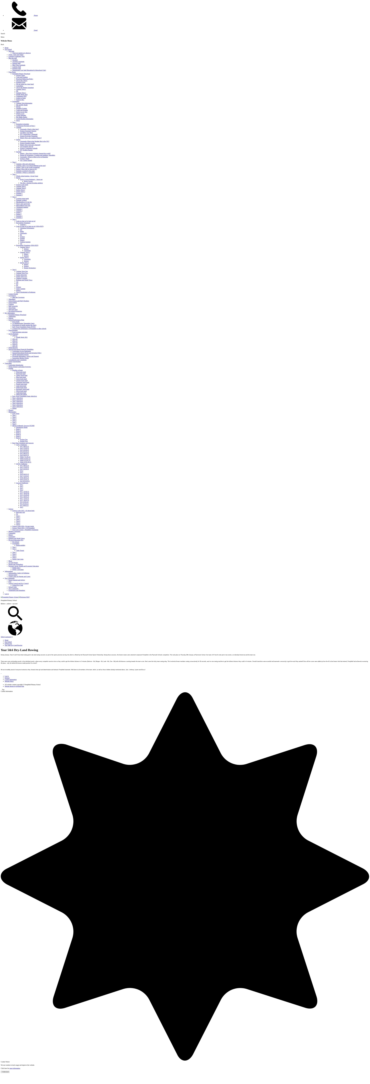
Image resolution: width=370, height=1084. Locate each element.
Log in (7, 594)
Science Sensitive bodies (27, 143)
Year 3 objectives (17, 401)
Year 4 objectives (17, 403)
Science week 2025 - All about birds (23, 510)
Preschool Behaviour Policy (24, 79)
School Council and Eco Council (18, 583)
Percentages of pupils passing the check (24, 325)
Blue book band (21, 377)
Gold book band (21, 393)
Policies (10, 318)
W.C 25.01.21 (24, 502)
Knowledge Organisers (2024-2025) (27, 245)
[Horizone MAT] (24, 597)
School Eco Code (17, 585)
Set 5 (21, 472)
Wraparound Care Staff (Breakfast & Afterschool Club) (29, 70)
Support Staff (16, 63)
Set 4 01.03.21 (24, 452)
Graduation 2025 (21, 96)
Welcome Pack (13, 309)
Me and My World (21, 105)
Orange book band (22, 380)
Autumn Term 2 (21, 188)
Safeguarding (9, 571)
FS (17, 514)
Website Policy (9, 681)
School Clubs (12, 587)
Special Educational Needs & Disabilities (20, 349)
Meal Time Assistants (18, 65)
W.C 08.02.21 (24, 505)
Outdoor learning (25, 242)
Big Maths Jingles (21, 117)
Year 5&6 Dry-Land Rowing (13, 645)
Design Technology (30, 268)
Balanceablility (20, 545)
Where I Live (20, 113)
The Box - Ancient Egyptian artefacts (31, 183)
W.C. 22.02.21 (24, 491)
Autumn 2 (19, 211)
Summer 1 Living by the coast (25, 171)
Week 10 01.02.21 (25, 462)
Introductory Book (21, 427)
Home (6, 48)
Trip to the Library (21, 80)
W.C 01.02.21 (24, 504)
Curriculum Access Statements (21, 351)
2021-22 (14, 339)
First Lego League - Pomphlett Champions (25, 530)
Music (10, 561)
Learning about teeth (22, 198)
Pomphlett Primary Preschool (21, 74)
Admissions (12, 316)
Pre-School (15, 542)
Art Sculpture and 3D (26, 146)
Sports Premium (13, 334)
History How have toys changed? (30, 145)
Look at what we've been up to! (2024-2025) (29, 226)
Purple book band (21, 384)
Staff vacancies (13, 306)
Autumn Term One (22, 271)
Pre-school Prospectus (15, 311)
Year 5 (14, 219)
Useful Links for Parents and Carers (19, 576)
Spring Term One (21, 275)
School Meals (12, 302)
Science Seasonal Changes (28, 131)
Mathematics (12, 412)
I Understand (5, 1072)
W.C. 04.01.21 (24, 497)
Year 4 (14, 197)
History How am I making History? (31, 138)
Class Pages (12, 72)
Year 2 (14, 162)
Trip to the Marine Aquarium (25, 87)
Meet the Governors (18, 297)
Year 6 (14, 269)
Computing (11, 533)
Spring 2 (18, 214)
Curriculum (8, 363)
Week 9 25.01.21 (25, 460)
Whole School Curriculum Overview (19, 367)
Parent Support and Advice (16, 580)
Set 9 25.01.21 (24, 479)
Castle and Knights (22, 110)
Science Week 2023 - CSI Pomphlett (23, 528)
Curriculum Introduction (15, 365)
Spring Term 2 (20, 191)
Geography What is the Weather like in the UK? (34, 141)
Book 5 (18, 436)
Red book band (21, 373)
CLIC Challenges (21, 445)
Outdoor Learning (21, 278)
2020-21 (14, 335)
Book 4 (18, 434)
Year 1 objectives (17, 398)
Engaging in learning (22, 124)
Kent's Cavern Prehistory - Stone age (31, 179)
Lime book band (21, 386)
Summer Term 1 (21, 93)
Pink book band (21, 372)
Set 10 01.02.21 (25, 481)
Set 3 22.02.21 (24, 450)
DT (21, 230)
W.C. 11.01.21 (24, 498)
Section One (24, 439)
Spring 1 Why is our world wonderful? (28, 167)
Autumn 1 (19, 209)
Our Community (10, 578)
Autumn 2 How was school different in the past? (31, 165)
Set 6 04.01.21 (24, 455)
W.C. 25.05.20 (24, 495)
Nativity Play (20, 100)
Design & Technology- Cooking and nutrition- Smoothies (37, 155)
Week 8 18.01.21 (25, 458)
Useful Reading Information (24, 119)
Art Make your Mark (26, 133)
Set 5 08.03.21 (24, 453)
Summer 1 (19, 193)
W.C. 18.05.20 (24, 493)
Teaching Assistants (18, 61)
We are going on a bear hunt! (25, 84)
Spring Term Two (21, 276)
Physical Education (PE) (15, 540)
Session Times (20, 75)
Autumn (18, 127)
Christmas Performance (27, 228)
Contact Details (13, 294)
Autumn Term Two (22, 273)
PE (21, 235)
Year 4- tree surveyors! (23, 204)
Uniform (11, 304)
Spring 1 (18, 212)
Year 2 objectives (17, 400)
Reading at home (17, 370)
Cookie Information (11, 679)
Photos (18, 178)
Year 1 (14, 122)
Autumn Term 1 (21, 89)
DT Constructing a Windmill (28, 134)
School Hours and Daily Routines (18, 301)
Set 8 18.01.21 (24, 478)
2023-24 (14, 342)
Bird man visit (20, 512)
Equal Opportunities (14, 361)
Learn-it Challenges (22, 483)
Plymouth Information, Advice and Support (25, 356)
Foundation (15, 101)
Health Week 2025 (22, 94)
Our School (8, 49)
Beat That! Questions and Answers (23, 443)
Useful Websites (21, 115)
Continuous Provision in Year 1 (25, 126)
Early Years (15, 413)
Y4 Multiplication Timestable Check (23, 323)
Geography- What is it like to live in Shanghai (34, 157)
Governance (12, 295)
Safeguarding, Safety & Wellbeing (18, 573)
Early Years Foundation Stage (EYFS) (24, 327)
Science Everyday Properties (28, 136)
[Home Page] (10, 597)
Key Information (10, 313)
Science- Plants (24, 159)
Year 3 (14, 174)
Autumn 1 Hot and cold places (25, 164)
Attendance (11, 299)
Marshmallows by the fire (24, 202)
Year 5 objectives (17, 405)
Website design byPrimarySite (14, 686)
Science (22, 237)
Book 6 (18, 438)
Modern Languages (14, 531)
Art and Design (13, 562)
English (22, 238)
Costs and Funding (22, 77)
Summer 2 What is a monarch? (25, 172)
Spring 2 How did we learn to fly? (26, 169)
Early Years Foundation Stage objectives (24, 396)
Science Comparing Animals (28, 148)
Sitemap (7, 678)
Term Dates (12, 308)
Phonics (10, 410)
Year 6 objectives (17, 406)
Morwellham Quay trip (23, 205)
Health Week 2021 (22, 337)
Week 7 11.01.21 (25, 457)
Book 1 (18, 429)
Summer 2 (19, 195)
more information (15, 1068)
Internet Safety (12, 575)
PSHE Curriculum (18, 569)
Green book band (21, 379)
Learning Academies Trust (16, 56)
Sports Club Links (17, 559)
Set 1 (21, 484)
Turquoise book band (22, 382)
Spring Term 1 (20, 190)
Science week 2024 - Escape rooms (23, 526)
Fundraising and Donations (16, 590)
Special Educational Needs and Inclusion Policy (26, 353)
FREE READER (21, 394)
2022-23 (14, 341)
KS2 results (15, 321)
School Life (8, 643)
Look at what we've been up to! (25, 221)
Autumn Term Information (24, 103)
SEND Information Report (20, 354)
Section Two (24, 441)
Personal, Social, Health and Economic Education (23, 566)
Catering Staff (16, 67)
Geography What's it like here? (29, 129)
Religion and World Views (24, 280)
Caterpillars (19, 86)
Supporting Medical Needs (20, 358)
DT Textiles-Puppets (26, 150)
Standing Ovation (21, 108)
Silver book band (21, 391)
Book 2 (18, 431)
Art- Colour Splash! (26, 160)
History (22, 240)
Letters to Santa (21, 98)
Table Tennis (20, 550)
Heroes (18, 106)
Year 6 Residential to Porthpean (25, 292)
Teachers (15, 60)
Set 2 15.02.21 (24, 448)
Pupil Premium (13, 330)
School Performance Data (16, 320)
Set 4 (21, 471)
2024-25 (14, 344)
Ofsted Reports (13, 347)
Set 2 (21, 486)
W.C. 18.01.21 (24, 500)
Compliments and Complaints (17, 360)
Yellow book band (21, 375)
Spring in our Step (21, 112)
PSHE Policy (16, 568)
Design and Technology (15, 564)
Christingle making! (22, 207)
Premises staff (16, 68)
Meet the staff (12, 58)
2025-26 (14, 346)
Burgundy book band (22, 389)
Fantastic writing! (21, 200)
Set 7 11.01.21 (24, 476)
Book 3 (18, 432)
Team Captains (20, 289)
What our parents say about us (21, 53)
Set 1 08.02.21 (24, 446)
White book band (21, 387)
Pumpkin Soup (20, 82)
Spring (18, 139)
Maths (22, 231)
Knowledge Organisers (23, 223)
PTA (9, 582)
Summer (18, 152)
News (18, 120)
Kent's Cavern (28, 181)
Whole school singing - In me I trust (27, 176)
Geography (23, 233)
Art (21, 243)
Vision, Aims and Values (15, 54)
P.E (17, 91)
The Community (13, 588)
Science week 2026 (22, 185)
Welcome (11, 51)
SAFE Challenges (21, 464)
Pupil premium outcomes (19, 332)
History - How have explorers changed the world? (35, 153)
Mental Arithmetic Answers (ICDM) (23, 426)
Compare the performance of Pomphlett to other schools (29, 328)
